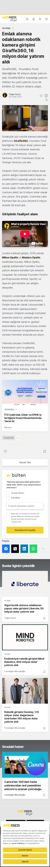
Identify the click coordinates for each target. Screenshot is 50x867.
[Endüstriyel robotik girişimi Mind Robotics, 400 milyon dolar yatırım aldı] (25, 637)
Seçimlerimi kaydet (25, 530)
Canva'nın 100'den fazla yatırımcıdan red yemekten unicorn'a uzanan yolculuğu (22, 785)
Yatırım (6, 28)
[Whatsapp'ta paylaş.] (34, 549)
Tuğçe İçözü (10, 618)
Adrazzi (8, 427)
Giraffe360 (21, 140)
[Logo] (9, 18)
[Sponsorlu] (25, 393)
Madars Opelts (31, 257)
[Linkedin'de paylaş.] (25, 549)
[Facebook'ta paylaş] (6, 549)
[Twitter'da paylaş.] (15, 549)
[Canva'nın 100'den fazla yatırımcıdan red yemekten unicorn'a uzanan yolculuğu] (25, 765)
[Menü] (46, 19)
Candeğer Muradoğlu (14, 671)
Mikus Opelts (10, 257)
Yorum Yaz (25, 462)
